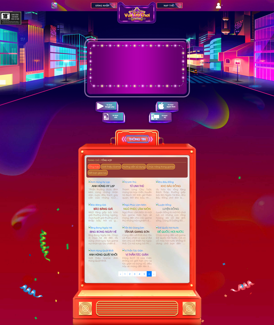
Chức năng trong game (161, 166)
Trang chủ (93, 160)
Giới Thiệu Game (111, 166)
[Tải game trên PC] (160, 117)
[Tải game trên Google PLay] (107, 107)
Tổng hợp (106, 160)
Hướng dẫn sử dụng (134, 166)
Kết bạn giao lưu (98, 172)
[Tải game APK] (113, 117)
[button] (219, 6)
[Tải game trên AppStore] (167, 107)
